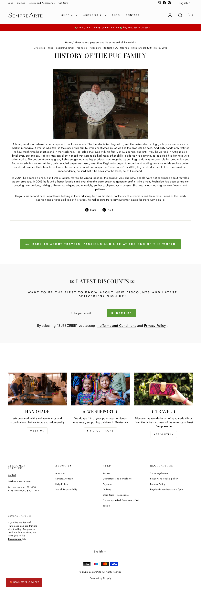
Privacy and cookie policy (164, 478)
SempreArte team (64, 478)
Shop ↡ (68, 15)
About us (60, 473)
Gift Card (63, 3)
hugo (50, 48)
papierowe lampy (65, 48)
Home (68, 42)
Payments (107, 484)
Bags (10, 3)
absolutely (163, 434)
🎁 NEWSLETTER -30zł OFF (24, 582)
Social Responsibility (66, 489)
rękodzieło (95, 48)
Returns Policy (157, 484)
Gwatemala (40, 48)
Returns (106, 473)
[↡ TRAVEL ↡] (163, 389)
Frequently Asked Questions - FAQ (121, 500)
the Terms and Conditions (116, 325)
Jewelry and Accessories (42, 3)
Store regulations (159, 473)
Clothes (21, 3)
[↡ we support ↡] (100, 389)
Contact (12, 475)
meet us (37, 430)
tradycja (124, 48)
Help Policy (61, 484)
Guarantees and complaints (117, 478)
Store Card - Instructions (116, 494)
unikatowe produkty (141, 48)
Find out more (100, 430)
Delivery (107, 489)
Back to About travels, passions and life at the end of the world (103, 244)
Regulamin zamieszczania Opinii (167, 489)
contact (133, 15)
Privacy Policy (155, 325)
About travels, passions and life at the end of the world (104, 42)
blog (116, 15)
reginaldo (82, 48)
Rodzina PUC (110, 48)
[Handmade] (37, 389)
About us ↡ (93, 15)
